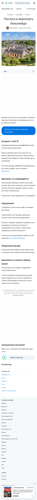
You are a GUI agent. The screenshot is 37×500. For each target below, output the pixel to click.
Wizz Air (4, 432)
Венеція (4, 448)
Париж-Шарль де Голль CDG (9, 439)
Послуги (28, 14)
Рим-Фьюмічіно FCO (7, 416)
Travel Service (5, 435)
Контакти (4, 479)
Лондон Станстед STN (8, 413)
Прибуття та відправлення (9, 391)
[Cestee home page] (9, 3)
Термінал (4, 381)
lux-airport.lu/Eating (17, 238)
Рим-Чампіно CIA (6, 429)
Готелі (3, 384)
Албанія (4, 461)
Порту (3, 468)
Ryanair (4, 410)
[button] (2, 3)
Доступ (19, 9)
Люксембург (19, 14)
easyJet (4, 423)
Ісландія (4, 452)
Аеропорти (10, 14)
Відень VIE (4, 406)
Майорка (4, 458)
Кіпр (3, 465)
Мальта (4, 445)
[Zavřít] (34, 483)
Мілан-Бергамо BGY (7, 419)
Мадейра (4, 442)
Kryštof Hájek (13, 28)
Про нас (4, 476)
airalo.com (5, 171)
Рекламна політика (18, 295)
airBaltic (4, 403)
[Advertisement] (18, 94)
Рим (3, 455)
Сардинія (4, 426)
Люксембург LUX (7, 9)
